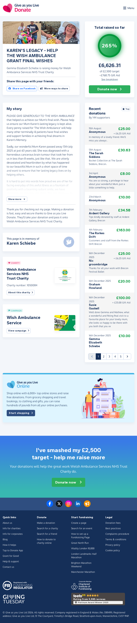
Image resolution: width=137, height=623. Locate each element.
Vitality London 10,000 (82, 548)
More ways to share (56, 88)
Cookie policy (112, 550)
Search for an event (81, 528)
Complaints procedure (117, 533)
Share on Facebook (24, 88)
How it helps (9, 544)
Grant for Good (11, 555)
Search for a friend (47, 533)
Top (127, 109)
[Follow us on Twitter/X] (59, 505)
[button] (17, 199)
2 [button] (103, 356)
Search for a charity (47, 528)
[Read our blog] (87, 505)
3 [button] (109, 356)
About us (7, 522)
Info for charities (12, 528)
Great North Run (80, 542)
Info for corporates (13, 533)
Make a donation (46, 522)
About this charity (19, 292)
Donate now (107, 89)
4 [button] (115, 356)
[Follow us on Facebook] (49, 505)
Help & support (11, 561)
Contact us (8, 566)
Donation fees (113, 522)
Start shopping (19, 413)
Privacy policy (112, 544)
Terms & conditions (115, 539)
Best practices (113, 528)
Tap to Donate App (13, 550)
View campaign (17, 330)
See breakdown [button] (109, 79)
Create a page (78, 522)
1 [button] (99, 356)
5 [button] (120, 356)
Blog (5, 539)
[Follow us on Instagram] (68, 505)
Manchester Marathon (83, 571)
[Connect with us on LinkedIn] (78, 505)
